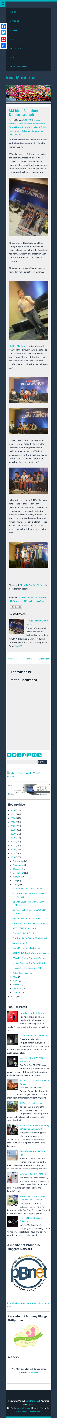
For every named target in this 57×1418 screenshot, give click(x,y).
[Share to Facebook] (20, 607)
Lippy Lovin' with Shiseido (32, 1013)
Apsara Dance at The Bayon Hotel (28, 963)
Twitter (42, 597)
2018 (13, 841)
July (15, 880)
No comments (16, 134)
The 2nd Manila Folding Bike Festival (29, 938)
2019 (13, 837)
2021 (13, 829)
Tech (12, 39)
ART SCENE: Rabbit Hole (24, 928)
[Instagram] (24, 755)
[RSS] (39, 755)
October (17, 869)
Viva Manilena (20, 78)
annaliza (22, 123)
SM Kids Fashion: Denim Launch (23, 112)
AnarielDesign (24, 1408)
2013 (13, 996)
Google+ (16, 601)
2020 (13, 833)
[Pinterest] (34, 755)
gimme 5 (38, 127)
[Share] (4, 46)
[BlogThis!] (14, 607)
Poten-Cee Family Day (22, 973)
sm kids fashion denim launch (30, 131)
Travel (13, 30)
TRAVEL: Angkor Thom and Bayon (28, 958)
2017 (13, 845)
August (17, 876)
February (17, 988)
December (18, 861)
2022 (13, 826)
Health (13, 57)
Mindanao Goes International (26, 918)
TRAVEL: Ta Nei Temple (31, 1103)
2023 (13, 822)
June (15, 884)
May (15, 976)
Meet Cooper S (19, 943)
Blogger (34, 1372)
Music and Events (19, 66)
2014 (13, 857)
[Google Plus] (9, 755)
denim (30, 127)
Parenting (15, 48)
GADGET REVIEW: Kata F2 (33, 1173)
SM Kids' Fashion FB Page (32, 585)
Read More (20, 646)
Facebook (28, 597)
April (15, 980)
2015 (13, 853)
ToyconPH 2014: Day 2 (23, 933)
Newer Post (13, 658)
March (16, 984)
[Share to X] (17, 607)
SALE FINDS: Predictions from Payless (30, 953)
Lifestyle (14, 21)
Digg (42, 601)
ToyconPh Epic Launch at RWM (27, 968)
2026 (13, 810)
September (18, 872)
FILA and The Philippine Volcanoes (28, 923)
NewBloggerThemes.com (28, 1411)
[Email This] (11, 607)
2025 (13, 814)
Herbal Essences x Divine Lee (26, 948)
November (18, 865)
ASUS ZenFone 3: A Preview (33, 1035)
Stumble (30, 601)
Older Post (44, 658)
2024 (13, 818)
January (17, 992)
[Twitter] (14, 755)
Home (13, 12)
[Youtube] (29, 755)
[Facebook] (19, 755)
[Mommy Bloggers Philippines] (28, 1347)
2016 (13, 849)
